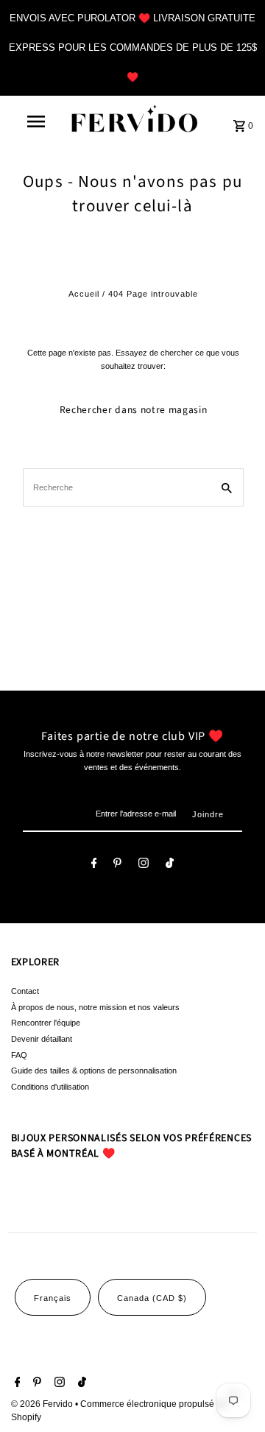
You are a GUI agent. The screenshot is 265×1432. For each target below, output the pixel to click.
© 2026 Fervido (43, 1404)
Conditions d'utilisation (50, 1086)
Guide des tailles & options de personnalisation (94, 1070)
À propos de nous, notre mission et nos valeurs (95, 1007)
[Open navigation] (35, 121)
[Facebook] (94, 865)
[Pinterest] (117, 865)
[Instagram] (143, 865)
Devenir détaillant (41, 1038)
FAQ (19, 1055)
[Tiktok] (170, 865)
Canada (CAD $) (152, 1298)
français (52, 1298)
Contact (25, 991)
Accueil (83, 293)
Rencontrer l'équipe (45, 1022)
